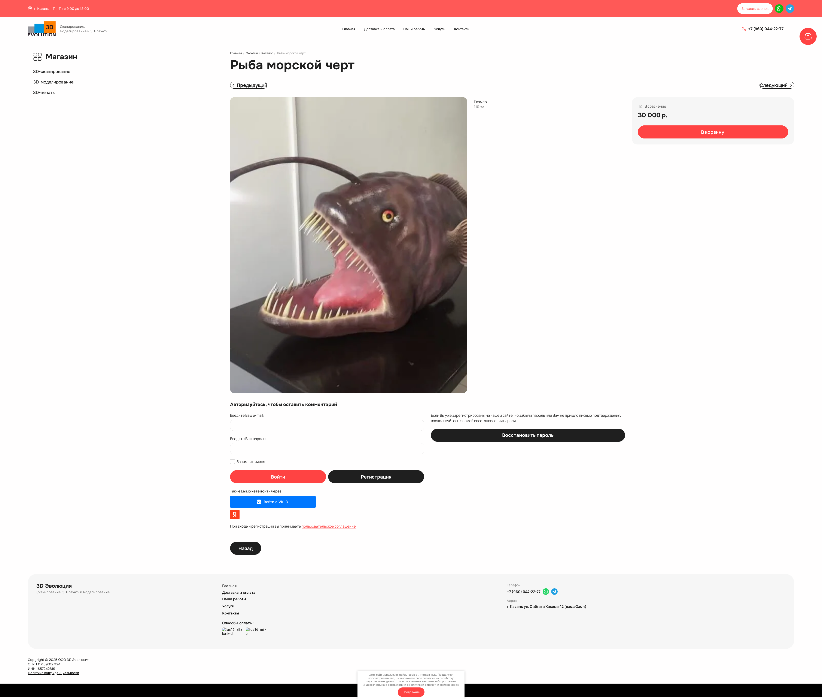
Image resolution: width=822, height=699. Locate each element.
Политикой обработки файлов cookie (434, 685)
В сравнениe (655, 106)
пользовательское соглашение (329, 526)
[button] (755, 8)
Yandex (235, 514)
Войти (278, 477)
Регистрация (376, 477)
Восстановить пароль (528, 435)
